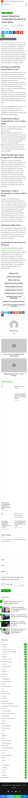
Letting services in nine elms (14, 293)
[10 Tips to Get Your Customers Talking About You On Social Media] (21, 389)
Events (4, 738)
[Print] (2, 315)
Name (3, 559)
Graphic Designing (6, 743)
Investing (4, 767)
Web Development (6, 686)
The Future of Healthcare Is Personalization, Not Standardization (19, 630)
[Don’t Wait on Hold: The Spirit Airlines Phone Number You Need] (21, 516)
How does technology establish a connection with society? (6, 524)
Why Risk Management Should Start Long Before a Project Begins (19, 609)
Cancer (4, 772)
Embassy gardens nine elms (14, 283)
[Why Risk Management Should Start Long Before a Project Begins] (5, 609)
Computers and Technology (9, 651)
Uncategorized (5, 678)
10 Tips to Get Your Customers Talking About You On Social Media (20, 396)
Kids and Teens (6, 728)
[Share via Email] (23, 312)
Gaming (4, 674)
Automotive (5, 691)
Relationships (5, 745)
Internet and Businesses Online (10, 706)
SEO (3, 688)
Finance (4, 683)
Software (4, 671)
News (3, 730)
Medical (4, 696)
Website (3, 571)
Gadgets (4, 735)
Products (4, 698)
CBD (3, 733)
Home (4, 9)
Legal (3, 720)
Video (3, 770)
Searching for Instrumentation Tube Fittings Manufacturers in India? (6, 505)
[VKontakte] (20, 312)
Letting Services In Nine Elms (9, 250)
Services (4, 654)
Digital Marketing (6, 666)
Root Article (6, 25)
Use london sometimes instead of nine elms (14, 305)
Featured (4, 644)
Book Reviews (5, 777)
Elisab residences (14, 280)
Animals (4, 708)
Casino (4, 760)
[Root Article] (7, 4)
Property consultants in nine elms (14, 301)
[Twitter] (5, 312)
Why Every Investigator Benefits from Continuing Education (18, 623)
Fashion (4, 669)
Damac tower (14, 273)
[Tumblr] (11, 312)
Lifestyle (4, 664)
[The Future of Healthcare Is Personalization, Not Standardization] (5, 631)
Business (9, 9)
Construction (5, 715)
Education (4, 656)
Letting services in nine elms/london (14, 297)
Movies (4, 757)
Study (3, 753)
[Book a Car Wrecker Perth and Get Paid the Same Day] (5, 617)
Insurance (4, 750)
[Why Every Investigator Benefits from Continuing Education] (5, 624)
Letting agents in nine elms (14, 290)
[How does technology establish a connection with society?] (7, 516)
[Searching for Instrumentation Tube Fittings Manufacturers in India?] (7, 443)
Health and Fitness (7, 649)
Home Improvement (7, 661)
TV (3, 762)
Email (3, 565)
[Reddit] (17, 312)
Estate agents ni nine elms (14, 286)
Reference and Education (8, 713)
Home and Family (6, 711)
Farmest (4, 775)
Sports (3, 723)
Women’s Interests (6, 740)
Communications (6, 725)
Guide (3, 676)
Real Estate (9, 12)
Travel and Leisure (6, 659)
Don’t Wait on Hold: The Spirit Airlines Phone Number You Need (20, 523)
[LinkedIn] (8, 312)
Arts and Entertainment (8, 718)
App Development (6, 681)
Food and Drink (6, 693)
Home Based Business (7, 748)
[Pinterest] (14, 312)
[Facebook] (2, 312)
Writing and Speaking (7, 703)
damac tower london (14, 276)
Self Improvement (6, 755)
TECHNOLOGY (5, 765)
